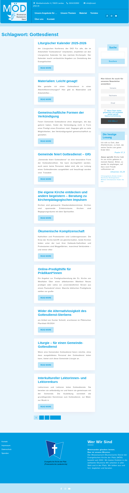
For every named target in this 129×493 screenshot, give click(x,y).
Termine (94, 13)
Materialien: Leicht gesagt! (57, 81)
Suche (113, 47)
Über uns (39, 19)
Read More (47, 69)
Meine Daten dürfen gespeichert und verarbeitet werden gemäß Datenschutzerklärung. (113, 113)
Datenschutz (6, 449)
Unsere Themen (68, 13)
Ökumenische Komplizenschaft (61, 231)
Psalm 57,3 (120, 152)
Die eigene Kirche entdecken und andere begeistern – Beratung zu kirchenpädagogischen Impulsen (62, 195)
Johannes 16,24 (117, 172)
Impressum (6, 445)
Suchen (113, 61)
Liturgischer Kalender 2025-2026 (62, 43)
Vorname (113, 88)
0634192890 (74, 3)
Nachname (113, 95)
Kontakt (51, 19)
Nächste (55, 418)
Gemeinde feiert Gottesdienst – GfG (64, 154)
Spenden (5, 453)
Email (113, 103)
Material (83, 13)
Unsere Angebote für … (46, 13)
